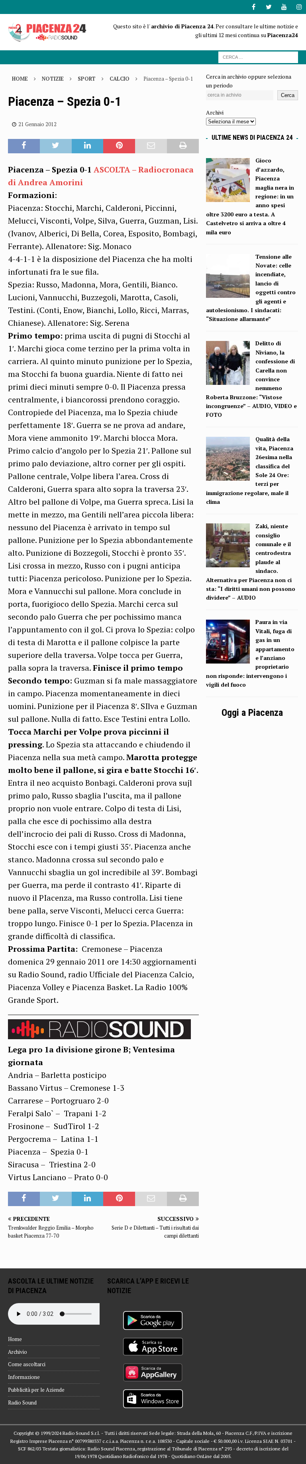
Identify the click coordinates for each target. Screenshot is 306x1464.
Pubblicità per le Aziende (36, 1389)
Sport (87, 78)
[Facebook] (254, 7)
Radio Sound (22, 1402)
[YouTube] (284, 7)
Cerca (287, 95)
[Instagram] (299, 7)
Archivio (17, 1351)
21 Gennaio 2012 (37, 124)
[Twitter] (269, 7)
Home (15, 1339)
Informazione (24, 1377)
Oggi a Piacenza (252, 712)
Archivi (215, 112)
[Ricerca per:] (258, 56)
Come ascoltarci (26, 1364)
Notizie (53, 78)
